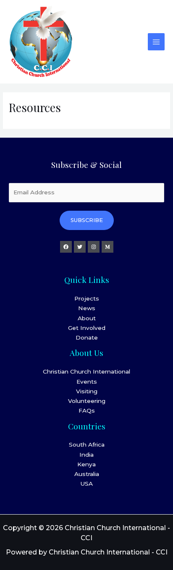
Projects (86, 298)
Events (86, 381)
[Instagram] (94, 247)
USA (86, 483)
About (87, 318)
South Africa (87, 444)
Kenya (86, 464)
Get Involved (86, 327)
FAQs (87, 410)
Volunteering (86, 400)
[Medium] (107, 247)
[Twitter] (80, 247)
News (86, 308)
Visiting (86, 391)
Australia (86, 474)
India (86, 454)
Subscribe (87, 220)
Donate (87, 337)
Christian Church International (86, 371)
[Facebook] (66, 247)
